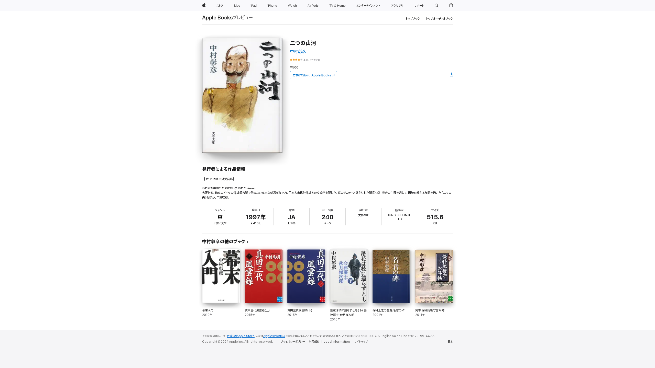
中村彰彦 (298, 51)
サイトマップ (361, 341)
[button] (437, 5)
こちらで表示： (312, 75)
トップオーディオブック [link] (439, 19)
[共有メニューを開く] (451, 75)
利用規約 (314, 341)
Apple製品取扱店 (274, 336)
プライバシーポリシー (293, 341)
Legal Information (337, 341)
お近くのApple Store (241, 336)
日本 (450, 341)
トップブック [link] (413, 19)
